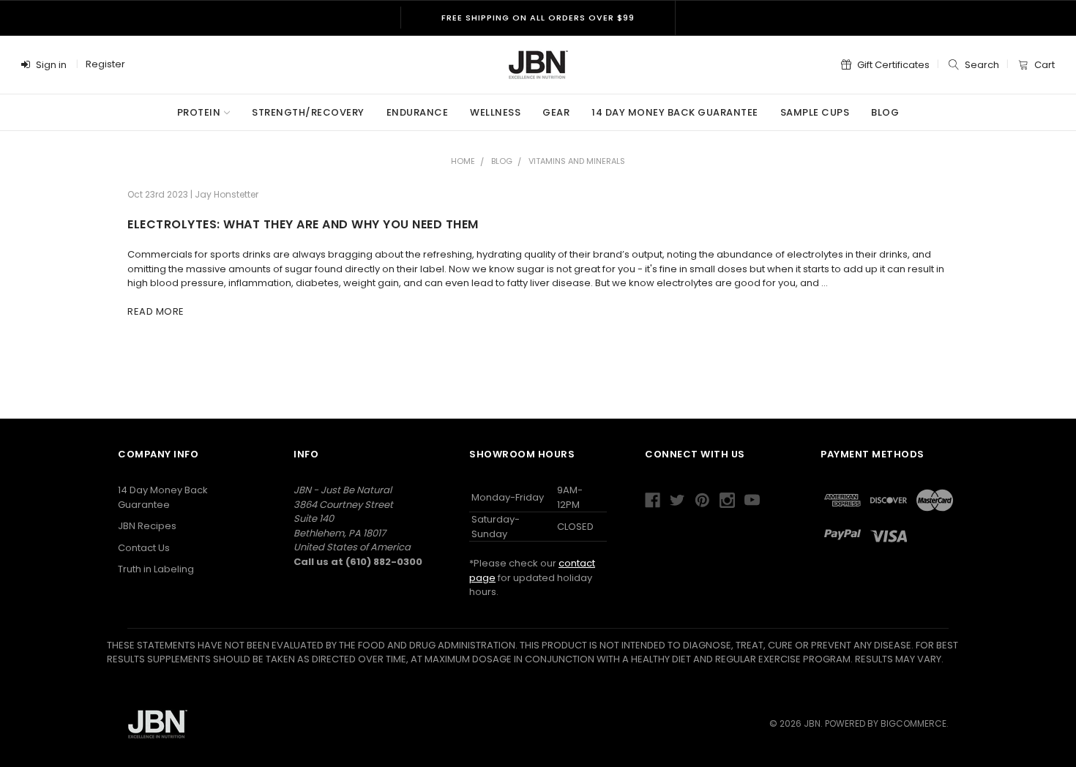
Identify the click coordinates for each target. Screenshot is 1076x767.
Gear (555, 112)
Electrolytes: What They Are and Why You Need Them (303, 224)
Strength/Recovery (308, 112)
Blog (885, 112)
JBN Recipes (147, 526)
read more (155, 311)
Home (463, 161)
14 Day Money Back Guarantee (674, 112)
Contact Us (144, 548)
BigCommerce (913, 723)
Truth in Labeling (156, 569)
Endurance (417, 112)
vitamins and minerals (576, 161)
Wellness (495, 112)
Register (105, 64)
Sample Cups (815, 112)
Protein (199, 112)
